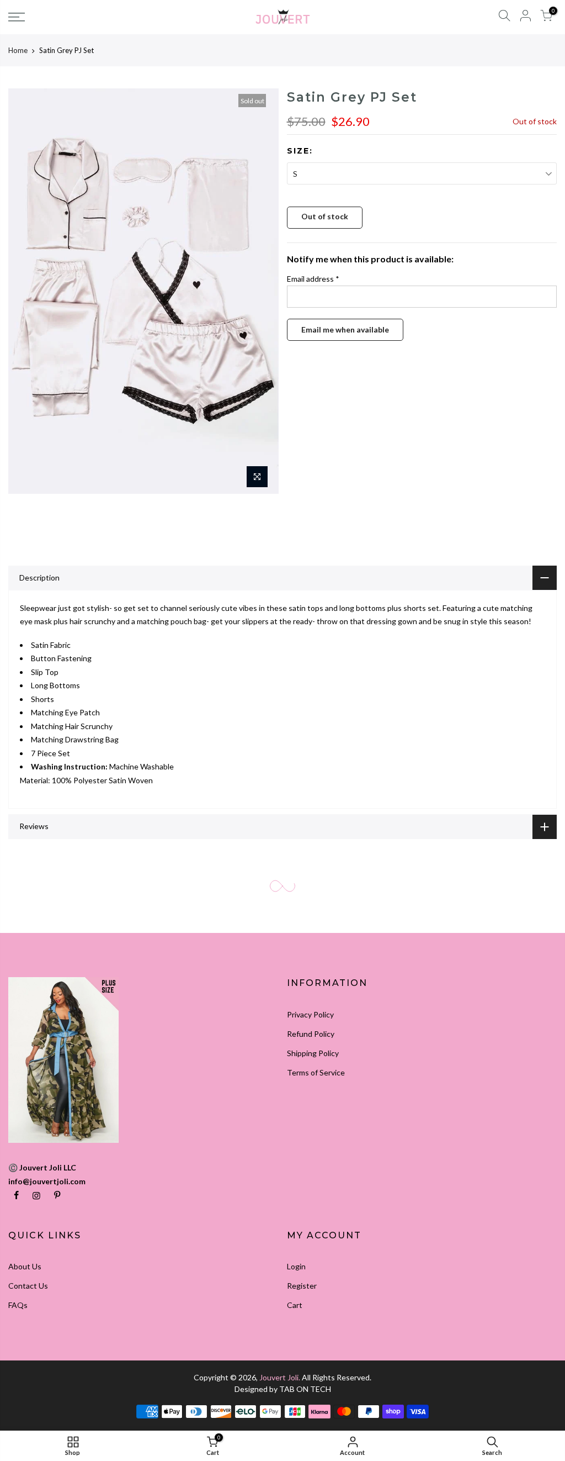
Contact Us (28, 1285)
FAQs (18, 1305)
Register (302, 1285)
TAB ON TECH (305, 1389)
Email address (313, 278)
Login (296, 1266)
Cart (294, 1305)
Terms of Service (316, 1072)
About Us (24, 1266)
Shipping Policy (313, 1053)
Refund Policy (310, 1033)
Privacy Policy (310, 1014)
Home (18, 50)
